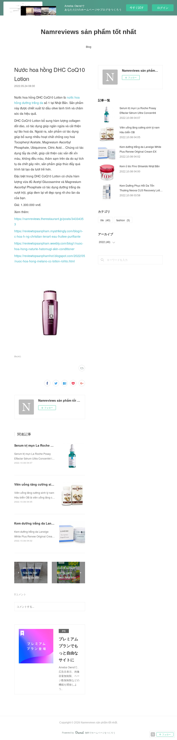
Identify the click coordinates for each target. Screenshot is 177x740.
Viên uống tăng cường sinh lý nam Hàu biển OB (49, 484)
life (105, 220)
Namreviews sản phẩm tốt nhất (88, 31)
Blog (88, 46)
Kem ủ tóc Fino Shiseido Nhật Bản (140, 166)
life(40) (17, 356)
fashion (123, 220)
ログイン (162, 8)
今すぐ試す (137, 7)
